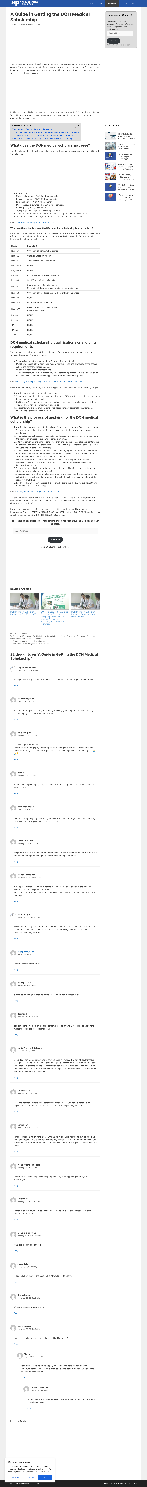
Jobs (101, 3)
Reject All (30, 1477)
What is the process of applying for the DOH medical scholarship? (43, 138)
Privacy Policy (131, 1483)
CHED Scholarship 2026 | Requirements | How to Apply (127, 156)
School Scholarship (33, 639)
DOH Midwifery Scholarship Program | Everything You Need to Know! (84, 614)
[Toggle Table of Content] (76, 126)
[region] (30, 1470)
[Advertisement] (55, 46)
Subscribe (55, 539)
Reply (16, 685)
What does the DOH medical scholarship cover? (34, 129)
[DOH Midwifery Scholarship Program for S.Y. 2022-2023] (24, 601)
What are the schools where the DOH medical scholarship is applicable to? (47, 132)
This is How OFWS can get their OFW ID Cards (31, 644)
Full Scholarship (53, 636)
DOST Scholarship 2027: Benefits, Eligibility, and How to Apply (126, 136)
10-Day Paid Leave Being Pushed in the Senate (38, 491)
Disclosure (118, 1483)
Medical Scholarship (68, 636)
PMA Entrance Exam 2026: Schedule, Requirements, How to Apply (127, 187)
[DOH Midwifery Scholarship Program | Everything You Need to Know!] (85, 601)
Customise (15, 1477)
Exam (92, 3)
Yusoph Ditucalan (26, 952)
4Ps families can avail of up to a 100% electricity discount (126, 197)
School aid (91, 636)
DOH (15, 634)
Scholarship (112, 3)
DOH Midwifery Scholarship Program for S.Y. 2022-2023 (23, 613)
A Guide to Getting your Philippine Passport (36, 222)
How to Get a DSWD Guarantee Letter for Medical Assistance (126, 166)
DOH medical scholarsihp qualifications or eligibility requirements (42, 135)
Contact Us (107, 1483)
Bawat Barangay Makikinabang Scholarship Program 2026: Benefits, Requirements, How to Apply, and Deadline (127, 177)
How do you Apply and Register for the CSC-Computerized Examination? (49, 381)
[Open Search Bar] (133, 3)
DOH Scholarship (39, 636)
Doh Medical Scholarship (22, 636)
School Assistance (17, 639)
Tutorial (124, 3)
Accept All (45, 1477)
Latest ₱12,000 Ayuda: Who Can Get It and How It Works (127, 146)
